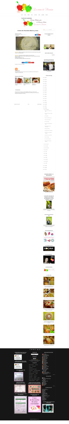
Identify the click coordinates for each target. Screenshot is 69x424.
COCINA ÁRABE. (34, 366)
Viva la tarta (43, 400)
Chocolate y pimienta (45, 362)
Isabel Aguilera (17, 70)
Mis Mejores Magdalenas (49, 334)
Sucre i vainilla (44, 370)
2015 (44, 98)
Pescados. (35, 377)
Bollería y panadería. (31, 364)
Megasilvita (43, 396)
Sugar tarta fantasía (44, 398)
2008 (45, 167)
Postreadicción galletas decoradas (47, 378)
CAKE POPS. (36, 364)
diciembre (46, 109)
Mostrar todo (54, 374)
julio (45, 151)
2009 (45, 165)
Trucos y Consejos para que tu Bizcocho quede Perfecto (49, 286)
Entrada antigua (39, 104)
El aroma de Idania (45, 365)
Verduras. (37, 380)
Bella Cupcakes (43, 390)
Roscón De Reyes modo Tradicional (48, 126)
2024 (44, 81)
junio (45, 153)
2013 (44, 102)
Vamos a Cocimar (45, 369)
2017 (44, 94)
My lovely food (44, 364)
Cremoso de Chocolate (47, 119)
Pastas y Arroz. (30, 377)
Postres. (39, 377)
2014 (44, 100)
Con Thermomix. (31, 370)
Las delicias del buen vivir (46, 355)
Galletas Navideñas (47, 128)
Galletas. (37, 373)
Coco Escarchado (47, 121)
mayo (45, 155)
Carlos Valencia (43, 392)
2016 (44, 96)
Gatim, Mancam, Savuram (46, 366)
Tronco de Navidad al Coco (48, 117)
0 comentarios (17, 35)
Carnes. (30, 366)
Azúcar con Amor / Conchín (45, 389)
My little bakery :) (45, 383)
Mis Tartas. (35, 376)
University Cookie (44, 399)
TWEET (26, 62)
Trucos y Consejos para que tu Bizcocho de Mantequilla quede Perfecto (49, 322)
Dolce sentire (44, 371)
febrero (46, 161)
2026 (44, 77)
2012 (44, 104)
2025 (44, 79)
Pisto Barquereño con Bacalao (48, 130)
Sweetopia (44, 380)
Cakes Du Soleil (44, 391)
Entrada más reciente (17, 104)
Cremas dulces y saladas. (18, 33)
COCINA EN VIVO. (31, 367)
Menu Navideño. (31, 376)
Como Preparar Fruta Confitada (49, 298)
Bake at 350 (44, 379)
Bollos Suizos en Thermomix (49, 345)
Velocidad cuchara (45, 356)
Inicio (28, 104)
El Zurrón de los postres (44, 393)
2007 (45, 169)
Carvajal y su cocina (45, 357)
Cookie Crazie (44, 382)
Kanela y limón (44, 361)
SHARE (23, 62)
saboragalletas (44, 384)
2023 (44, 83)
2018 (44, 92)
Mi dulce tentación (45, 360)
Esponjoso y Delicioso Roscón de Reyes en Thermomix (49, 310)
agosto (46, 149)
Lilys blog (43, 394)
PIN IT (33, 62)
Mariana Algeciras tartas (44, 395)
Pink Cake (43, 397)
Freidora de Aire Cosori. (31, 373)
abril (45, 157)
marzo (46, 159)
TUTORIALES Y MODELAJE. (32, 380)
